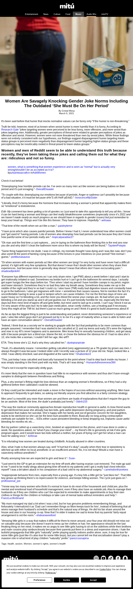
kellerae (32, 436)
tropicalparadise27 (63, 237)
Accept (93, 580)
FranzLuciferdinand (12, 498)
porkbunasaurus (20, 256)
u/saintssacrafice (20, 172)
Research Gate (10, 129)
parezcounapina (79, 538)
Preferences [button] (51, 573)
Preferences (39, 580)
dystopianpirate (76, 342)
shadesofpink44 (10, 271)
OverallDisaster (45, 189)
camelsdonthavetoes (116, 469)
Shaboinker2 (83, 354)
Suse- (72, 458)
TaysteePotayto (117, 245)
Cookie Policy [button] (105, 569)
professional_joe (10, 481)
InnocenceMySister (86, 197)
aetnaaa (106, 220)
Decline (66, 580)
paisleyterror (65, 225)
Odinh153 (81, 401)
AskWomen (39, 172)
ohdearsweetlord (46, 515)
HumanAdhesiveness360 (100, 362)
